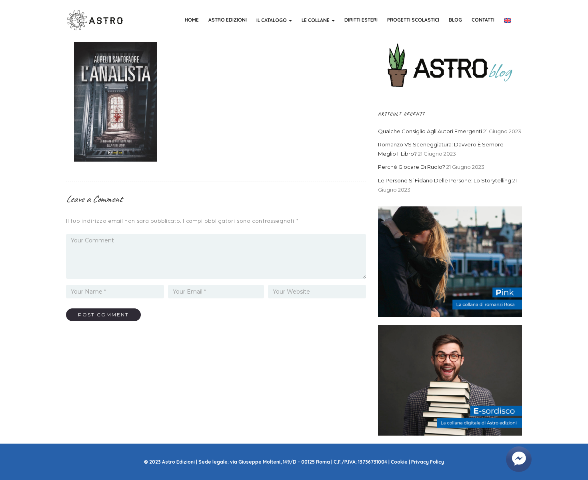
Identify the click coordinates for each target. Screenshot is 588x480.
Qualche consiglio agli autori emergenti (430, 131)
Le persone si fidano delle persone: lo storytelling (444, 180)
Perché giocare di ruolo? (411, 167)
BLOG (455, 20)
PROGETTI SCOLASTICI (413, 20)
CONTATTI (483, 20)
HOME (192, 20)
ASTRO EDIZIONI (227, 20)
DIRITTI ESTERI (361, 20)
